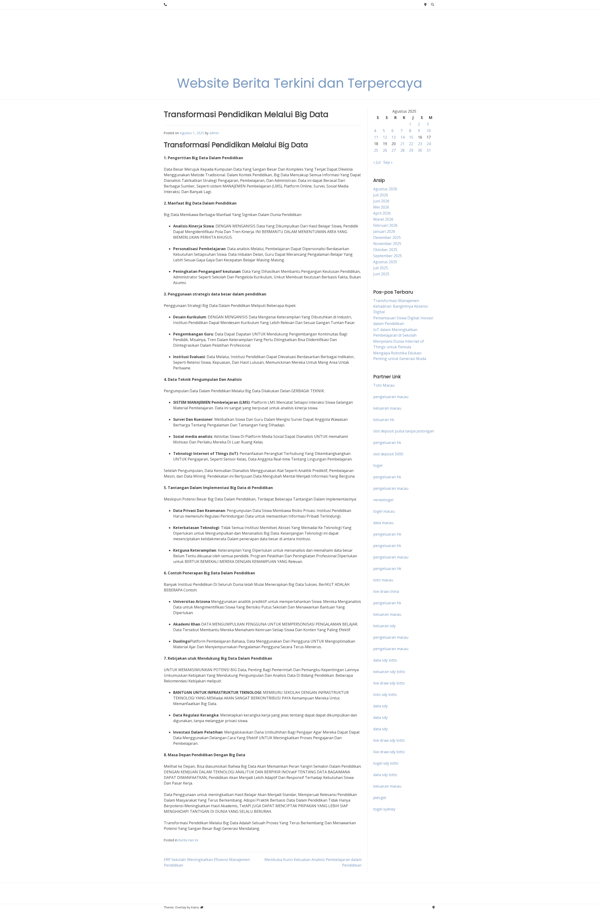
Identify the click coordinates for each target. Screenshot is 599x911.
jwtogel (379, 797)
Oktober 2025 (385, 249)
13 (393, 137)
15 (411, 137)
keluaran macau (387, 786)
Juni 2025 (381, 274)
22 (411, 143)
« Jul (376, 162)
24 (429, 143)
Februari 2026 (385, 225)
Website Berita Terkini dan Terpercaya (299, 83)
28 (402, 150)
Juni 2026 (381, 201)
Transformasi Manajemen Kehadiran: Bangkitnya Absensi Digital (400, 306)
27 (393, 150)
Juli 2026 (380, 195)
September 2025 (387, 255)
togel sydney (384, 809)
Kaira (195, 907)
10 (429, 130)
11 (376, 137)
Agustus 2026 (385, 188)
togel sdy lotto (385, 763)
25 (376, 150)
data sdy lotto (385, 774)
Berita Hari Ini (188, 840)
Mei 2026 (381, 207)
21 (402, 143)
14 (402, 137)
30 (420, 150)
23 (420, 143)
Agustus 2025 (385, 261)
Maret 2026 (383, 219)
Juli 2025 (380, 267)
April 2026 (382, 213)
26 (385, 150)
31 (429, 150)
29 (411, 150)
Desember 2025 (387, 237)
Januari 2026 (384, 231)
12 (385, 137)
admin (214, 133)
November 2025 (387, 243)
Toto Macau (383, 385)
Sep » (388, 162)
